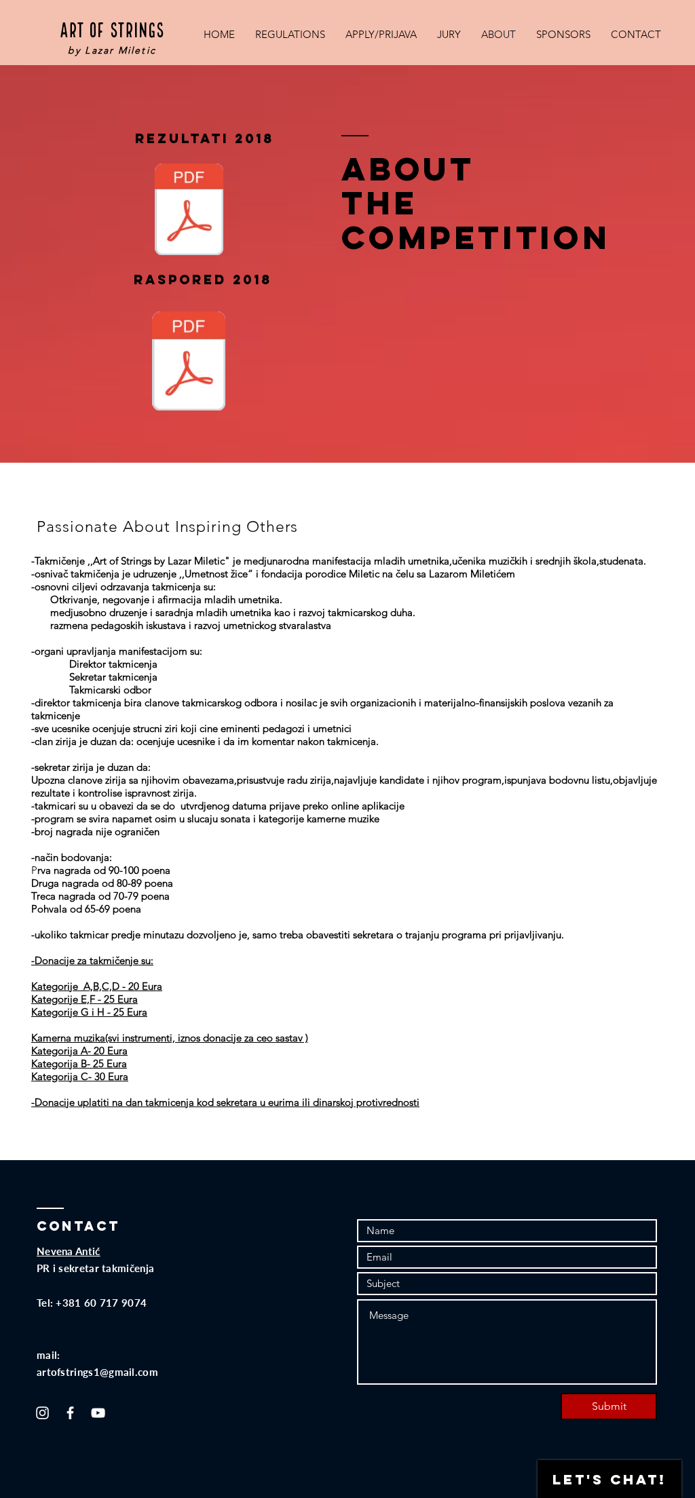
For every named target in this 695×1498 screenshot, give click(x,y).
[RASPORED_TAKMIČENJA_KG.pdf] (189, 362)
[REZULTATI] (189, 211)
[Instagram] (42, 1412)
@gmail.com (129, 1372)
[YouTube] (98, 1412)
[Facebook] (70, 1412)
